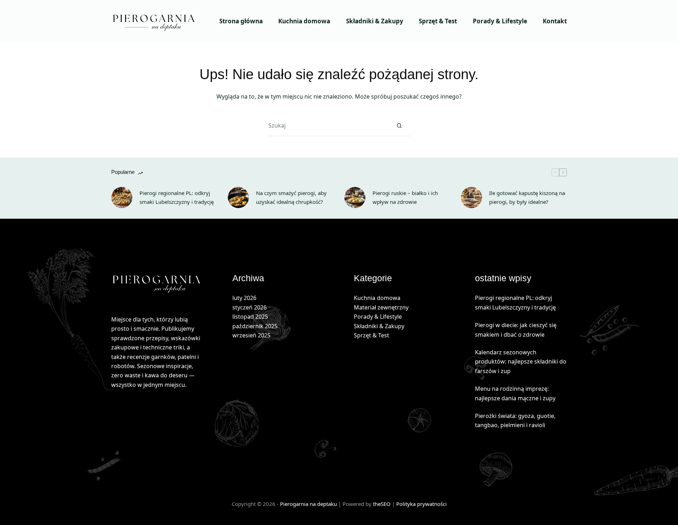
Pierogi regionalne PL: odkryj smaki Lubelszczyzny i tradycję (176, 197)
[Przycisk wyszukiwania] (399, 125)
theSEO (382, 503)
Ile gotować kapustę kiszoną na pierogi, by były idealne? (527, 197)
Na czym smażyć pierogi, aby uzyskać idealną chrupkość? (291, 197)
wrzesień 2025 (251, 335)
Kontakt (555, 21)
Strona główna (241, 21)
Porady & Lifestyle (500, 21)
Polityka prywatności (421, 503)
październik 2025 (255, 326)
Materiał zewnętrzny (381, 307)
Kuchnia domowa (304, 21)
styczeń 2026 (249, 307)
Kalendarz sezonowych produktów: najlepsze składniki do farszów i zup (520, 361)
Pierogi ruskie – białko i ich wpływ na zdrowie (405, 197)
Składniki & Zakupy (374, 21)
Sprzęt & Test (438, 21)
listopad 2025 (250, 316)
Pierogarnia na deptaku (308, 503)
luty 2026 (244, 298)
